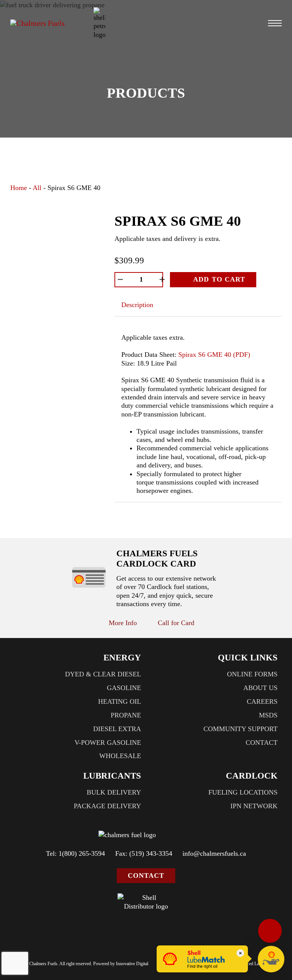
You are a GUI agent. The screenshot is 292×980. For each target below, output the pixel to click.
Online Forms (252, 674)
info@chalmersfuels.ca (214, 853)
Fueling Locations (243, 792)
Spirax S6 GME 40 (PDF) (214, 354)
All (37, 188)
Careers (262, 701)
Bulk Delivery (114, 792)
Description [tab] (137, 305)
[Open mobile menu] (275, 23)
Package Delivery (107, 806)
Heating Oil (119, 701)
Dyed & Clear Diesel (103, 674)
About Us (260, 688)
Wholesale (120, 756)
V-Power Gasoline (108, 742)
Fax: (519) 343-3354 (143, 853)
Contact (262, 742)
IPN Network (254, 806)
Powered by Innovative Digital (120, 963)
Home (18, 188)
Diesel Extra (117, 729)
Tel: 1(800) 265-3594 (75, 853)
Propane (126, 715)
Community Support (240, 729)
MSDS (268, 715)
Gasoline (124, 688)
